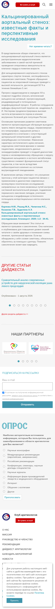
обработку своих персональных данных (25, 395)
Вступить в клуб (27, 5)
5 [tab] (28, 305)
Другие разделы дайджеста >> (15, 314)
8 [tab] (41, 305)
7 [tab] (36, 305)
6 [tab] (32, 305)
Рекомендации (11, 544)
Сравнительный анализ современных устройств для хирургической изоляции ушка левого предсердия (27, 283)
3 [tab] (19, 305)
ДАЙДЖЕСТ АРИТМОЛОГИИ (16, 549)
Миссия (7, 534)
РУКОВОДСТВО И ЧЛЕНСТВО (17, 539)
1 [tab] (10, 305)
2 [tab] (14, 305)
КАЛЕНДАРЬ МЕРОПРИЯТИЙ (17, 554)
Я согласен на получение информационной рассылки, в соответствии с (27, 396)
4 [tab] (23, 305)
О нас (5, 530)
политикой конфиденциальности (13, 399)
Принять (14, 600)
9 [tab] (45, 305)
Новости (7, 559)
